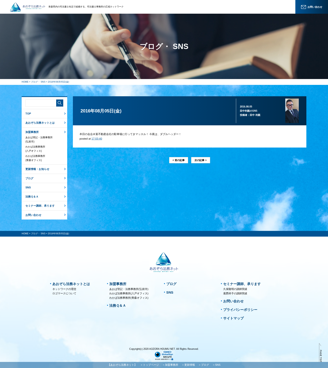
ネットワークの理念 (64, 289)
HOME (25, 82)
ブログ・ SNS (38, 82)
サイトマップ (233, 318)
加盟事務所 (32, 131)
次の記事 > (201, 160)
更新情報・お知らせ (37, 169)
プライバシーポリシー (240, 310)
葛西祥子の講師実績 (235, 293)
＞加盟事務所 (170, 364)
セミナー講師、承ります (40, 205)
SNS (28, 187)
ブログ (29, 178)
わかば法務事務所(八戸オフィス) (35, 148)
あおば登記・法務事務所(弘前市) (39, 139)
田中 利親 (255, 115)
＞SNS (216, 364)
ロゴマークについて (64, 293)
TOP (28, 113)
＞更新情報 (188, 364)
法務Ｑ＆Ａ (32, 196)
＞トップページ (149, 364)
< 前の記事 (179, 160)
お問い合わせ (33, 214)
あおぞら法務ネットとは (40, 122)
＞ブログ (203, 364)
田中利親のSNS (248, 110)
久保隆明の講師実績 (235, 289)
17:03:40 (96, 138)
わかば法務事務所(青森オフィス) (35, 158)
